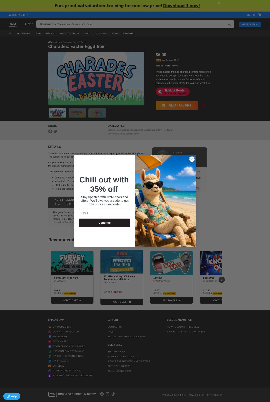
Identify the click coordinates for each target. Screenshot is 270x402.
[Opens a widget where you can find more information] (11, 396)
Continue (104, 222)
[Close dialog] (192, 159)
